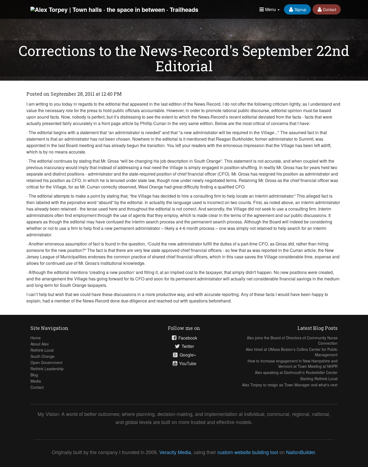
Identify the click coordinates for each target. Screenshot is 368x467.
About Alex (39, 344)
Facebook (187, 338)
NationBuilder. (301, 451)
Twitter (187, 346)
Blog (34, 374)
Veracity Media (175, 451)
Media (35, 381)
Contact (329, 9)
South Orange (42, 356)
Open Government (46, 362)
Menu (270, 9)
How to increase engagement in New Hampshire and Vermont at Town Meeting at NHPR (293, 363)
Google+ (187, 355)
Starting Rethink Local (319, 378)
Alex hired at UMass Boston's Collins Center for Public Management (292, 352)
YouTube (187, 363)
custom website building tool (247, 451)
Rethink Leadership (47, 368)
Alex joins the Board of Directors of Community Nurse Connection (292, 340)
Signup (299, 9)
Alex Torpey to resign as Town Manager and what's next (290, 384)
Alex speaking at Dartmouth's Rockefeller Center (296, 372)
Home (35, 337)
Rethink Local (42, 350)
